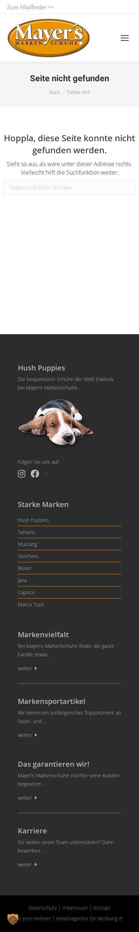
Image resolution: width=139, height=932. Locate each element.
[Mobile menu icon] (125, 38)
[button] (13, 919)
